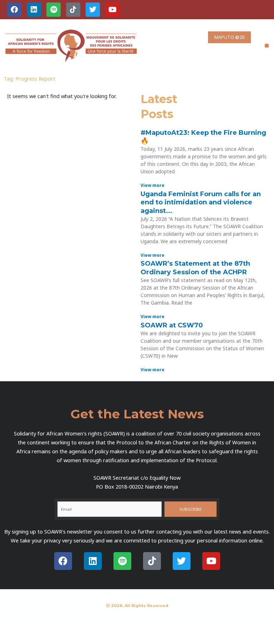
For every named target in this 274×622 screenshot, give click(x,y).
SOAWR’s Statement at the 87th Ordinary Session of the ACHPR (195, 268)
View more (152, 185)
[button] (267, 46)
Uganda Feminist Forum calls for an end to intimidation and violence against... (201, 202)
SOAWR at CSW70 (172, 325)
